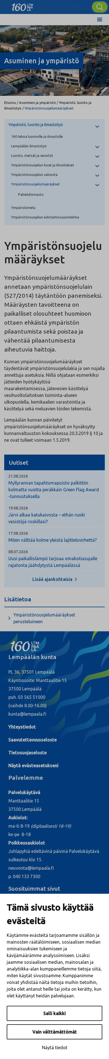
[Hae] (100, 7)
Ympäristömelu (23, 208)
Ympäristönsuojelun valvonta (34, 174)
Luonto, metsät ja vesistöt (32, 155)
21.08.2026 (18, 476)
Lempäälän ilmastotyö (29, 146)
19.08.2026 (18, 508)
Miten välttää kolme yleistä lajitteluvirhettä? (52, 540)
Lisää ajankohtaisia (53, 579)
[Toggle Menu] (99, 19)
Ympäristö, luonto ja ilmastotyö (35, 124)
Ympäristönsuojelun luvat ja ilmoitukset (42, 165)
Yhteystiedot (22, 726)
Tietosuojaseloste (27, 752)
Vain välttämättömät (54, 1031)
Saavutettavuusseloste (32, 739)
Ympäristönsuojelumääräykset (35, 184)
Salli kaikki (54, 1013)
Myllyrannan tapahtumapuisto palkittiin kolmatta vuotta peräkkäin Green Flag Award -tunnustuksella (53, 489)
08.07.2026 (18, 552)
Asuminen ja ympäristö (37, 102)
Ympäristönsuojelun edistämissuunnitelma (45, 217)
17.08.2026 (18, 533)
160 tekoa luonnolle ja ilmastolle (37, 136)
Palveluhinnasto (31, 194)
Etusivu (10, 102)
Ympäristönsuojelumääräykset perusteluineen (44, 618)
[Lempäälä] (22, 5)
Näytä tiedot (54, 1047)
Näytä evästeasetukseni (33, 765)
